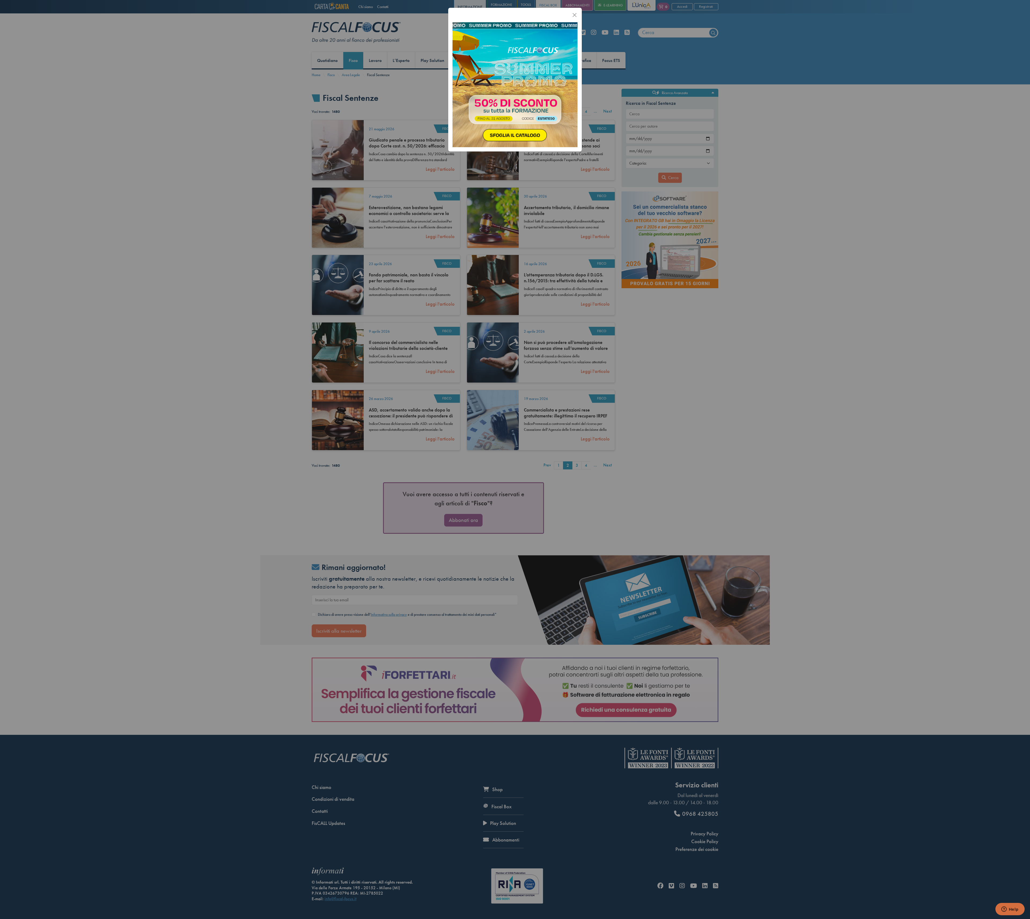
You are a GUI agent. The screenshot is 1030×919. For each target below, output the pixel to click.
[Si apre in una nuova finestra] (515, 84)
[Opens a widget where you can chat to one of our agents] (1010, 909)
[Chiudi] (574, 15)
